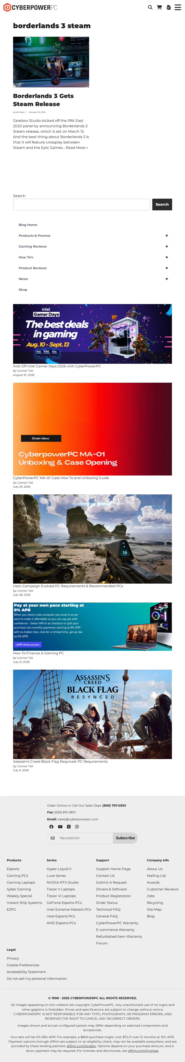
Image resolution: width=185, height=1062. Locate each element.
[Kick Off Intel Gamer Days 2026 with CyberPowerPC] (92, 334)
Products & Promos (93, 235)
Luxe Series (56, 875)
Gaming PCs (17, 875)
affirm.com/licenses (143, 1051)
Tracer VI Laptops (61, 896)
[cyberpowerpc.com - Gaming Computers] (30, 7)
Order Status (107, 903)
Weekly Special (19, 896)
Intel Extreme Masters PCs (69, 909)
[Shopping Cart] (159, 7)
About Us (154, 869)
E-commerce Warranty (115, 930)
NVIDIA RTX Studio (63, 882)
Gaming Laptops (21, 882)
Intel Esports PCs (61, 916)
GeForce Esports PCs (64, 903)
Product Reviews (93, 268)
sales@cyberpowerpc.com (78, 819)
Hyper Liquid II (59, 869)
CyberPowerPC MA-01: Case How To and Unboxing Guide (61, 478)
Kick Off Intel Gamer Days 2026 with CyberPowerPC (57, 366)
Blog (151, 916)
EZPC (11, 909)
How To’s (93, 257)
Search (19, 196)
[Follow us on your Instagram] (77, 827)
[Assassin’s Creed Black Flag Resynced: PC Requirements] (92, 714)
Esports (13, 869)
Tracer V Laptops (61, 889)
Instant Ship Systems (24, 903)
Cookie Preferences (23, 965)
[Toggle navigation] (178, 7)
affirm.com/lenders (81, 1046)
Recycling (155, 903)
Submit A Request (111, 882)
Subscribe (125, 838)
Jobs (151, 896)
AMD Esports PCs (61, 923)
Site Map (154, 909)
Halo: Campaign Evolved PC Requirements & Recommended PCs (68, 586)
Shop (23, 290)
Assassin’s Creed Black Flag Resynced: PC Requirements (60, 761)
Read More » (77, 148)
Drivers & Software (111, 889)
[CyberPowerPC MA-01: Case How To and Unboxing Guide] (92, 429)
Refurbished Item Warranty (119, 936)
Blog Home (28, 225)
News (93, 279)
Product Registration (113, 896)
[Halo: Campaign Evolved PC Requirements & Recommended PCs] (92, 539)
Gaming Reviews (93, 246)
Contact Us (105, 875)
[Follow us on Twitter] (69, 827)
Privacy (13, 958)
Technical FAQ (108, 909)
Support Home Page (113, 869)
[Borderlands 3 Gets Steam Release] (51, 62)
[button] (150, 7)
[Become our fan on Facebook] (51, 827)
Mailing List (156, 875)
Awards (153, 882)
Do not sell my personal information (37, 978)
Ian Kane (20, 112)
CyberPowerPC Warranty (117, 923)
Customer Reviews (162, 889)
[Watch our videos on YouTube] (60, 827)
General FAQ (107, 916)
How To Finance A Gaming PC (38, 653)
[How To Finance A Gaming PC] (92, 627)
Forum (102, 943)
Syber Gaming (19, 889)
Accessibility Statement (26, 972)
